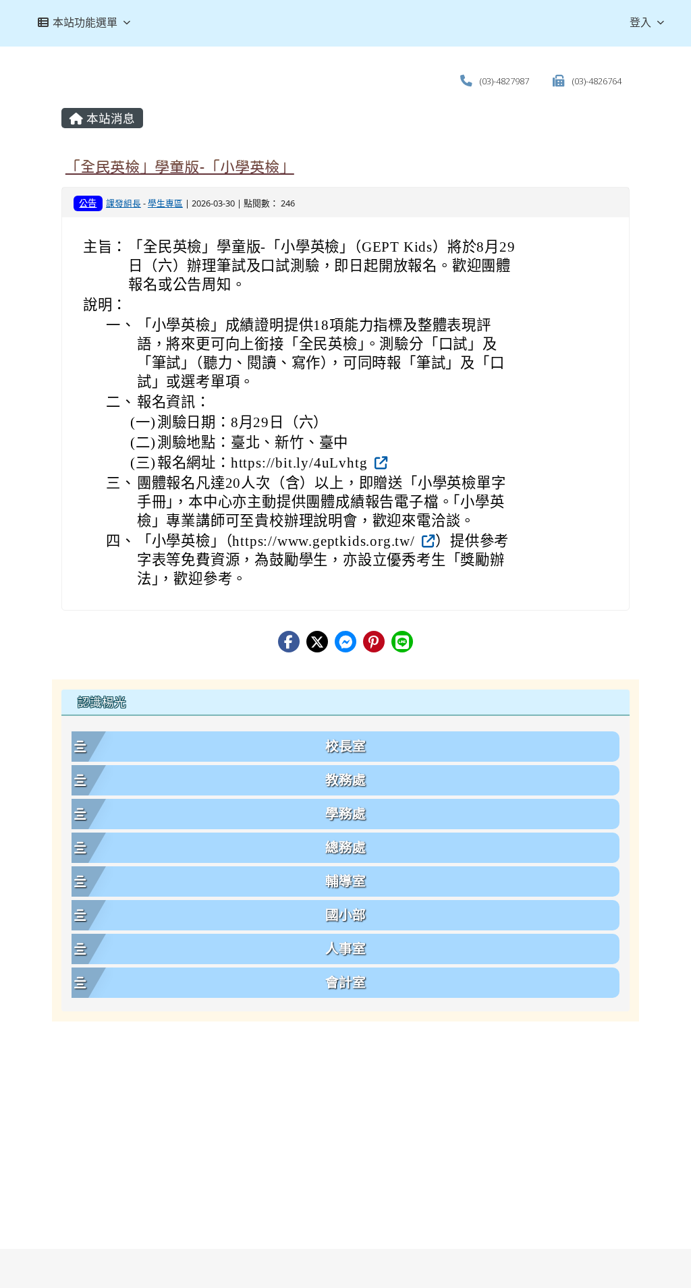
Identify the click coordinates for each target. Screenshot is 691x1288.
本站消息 (109, 136)
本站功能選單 (85, 22)
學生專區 (165, 221)
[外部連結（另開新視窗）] (379, 480)
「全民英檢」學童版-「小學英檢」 (179, 184)
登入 (640, 22)
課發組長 (123, 221)
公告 (87, 221)
